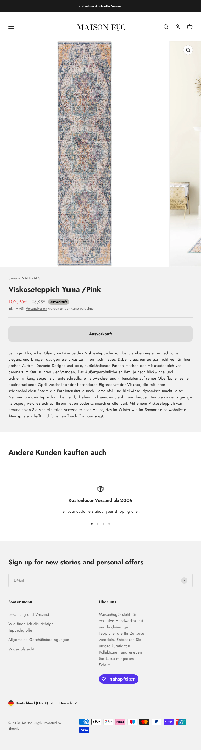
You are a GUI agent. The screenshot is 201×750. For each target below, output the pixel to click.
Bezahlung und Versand (28, 614)
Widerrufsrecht (21, 649)
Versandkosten (36, 308)
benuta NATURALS (24, 278)
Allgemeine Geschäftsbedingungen (38, 640)
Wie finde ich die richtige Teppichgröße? (31, 627)
